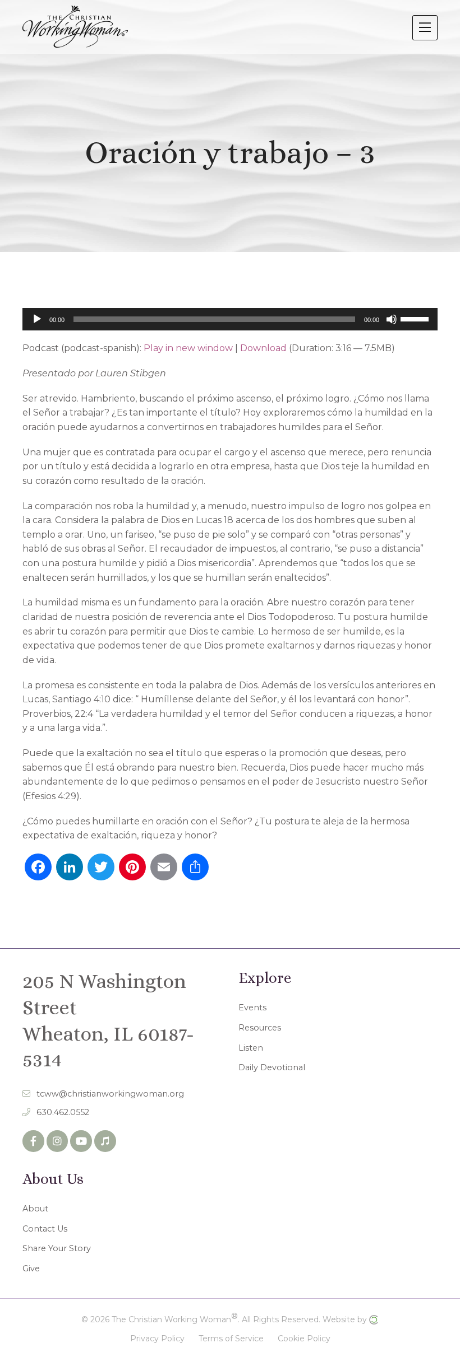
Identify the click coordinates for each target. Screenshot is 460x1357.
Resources (259, 1028)
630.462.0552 (62, 1112)
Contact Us (44, 1229)
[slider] (416, 318)
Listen (250, 1048)
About (35, 1209)
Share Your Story (56, 1248)
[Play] (37, 319)
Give (31, 1268)
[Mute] (391, 319)
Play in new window (188, 348)
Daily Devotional (271, 1067)
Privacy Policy (157, 1338)
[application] (230, 319)
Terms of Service (231, 1338)
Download (263, 348)
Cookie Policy (304, 1338)
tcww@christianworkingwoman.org (110, 1094)
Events (252, 1007)
